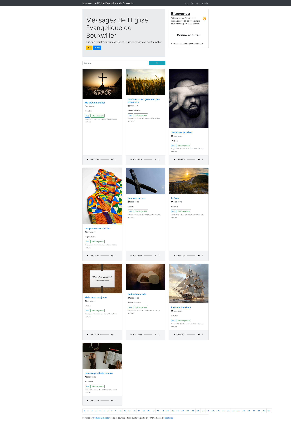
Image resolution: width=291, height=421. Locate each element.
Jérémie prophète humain (99, 373)
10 (120, 410)
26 (198, 410)
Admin (205, 3)
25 (193, 410)
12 (129, 410)
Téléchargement (98, 116)
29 (213, 410)
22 (177, 410)
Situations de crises (182, 132)
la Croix (175, 198)
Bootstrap (169, 418)
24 (188, 410)
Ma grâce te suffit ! (95, 102)
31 (223, 410)
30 (218, 410)
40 (269, 410)
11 (125, 410)
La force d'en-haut (181, 307)
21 (173, 410)
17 (153, 410)
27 (203, 410)
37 (254, 410)
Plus (87, 116)
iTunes (97, 48)
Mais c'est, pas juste (96, 297)
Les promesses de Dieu (97, 228)
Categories (195, 3)
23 (183, 410)
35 (243, 410)
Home (186, 3)
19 (163, 410)
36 (249, 410)
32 (228, 410)
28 (208, 410)
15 (144, 410)
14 (139, 410)
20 (168, 410)
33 (233, 410)
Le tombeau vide (137, 294)
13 (134, 410)
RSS (89, 48)
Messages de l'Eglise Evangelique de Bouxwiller (108, 3)
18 (158, 410)
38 (259, 410)
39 (264, 410)
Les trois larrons (137, 198)
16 (148, 410)
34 (238, 410)
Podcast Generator (101, 418)
